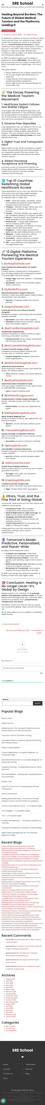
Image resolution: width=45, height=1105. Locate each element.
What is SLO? (7, 718)
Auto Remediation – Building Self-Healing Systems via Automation (22, 775)
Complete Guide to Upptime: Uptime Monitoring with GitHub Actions (21, 741)
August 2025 (10, 1004)
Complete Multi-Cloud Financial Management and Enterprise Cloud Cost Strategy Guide (20, 899)
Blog (27, 1074)
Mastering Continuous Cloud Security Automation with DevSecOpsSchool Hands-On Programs (21, 912)
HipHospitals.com (16, 445)
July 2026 (9, 981)
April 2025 (9, 1012)
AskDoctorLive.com (17, 463)
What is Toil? (7, 781)
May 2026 (9, 985)
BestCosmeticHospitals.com (22, 345)
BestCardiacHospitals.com (22, 328)
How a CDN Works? (11, 624)
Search (5, 699)
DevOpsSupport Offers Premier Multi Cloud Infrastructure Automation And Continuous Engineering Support (22, 924)
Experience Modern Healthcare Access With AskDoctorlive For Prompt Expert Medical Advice (19, 891)
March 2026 (10, 989)
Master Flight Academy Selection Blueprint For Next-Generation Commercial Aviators (21, 874)
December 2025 (11, 996)
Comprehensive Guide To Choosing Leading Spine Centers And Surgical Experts (20, 870)
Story (5, 1078)
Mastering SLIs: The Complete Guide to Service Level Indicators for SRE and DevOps (21, 729)
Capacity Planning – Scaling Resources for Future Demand (22, 768)
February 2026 (11, 992)
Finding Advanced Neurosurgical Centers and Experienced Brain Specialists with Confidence (18, 847)
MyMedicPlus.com (16, 289)
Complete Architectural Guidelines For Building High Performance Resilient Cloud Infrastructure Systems (21, 855)
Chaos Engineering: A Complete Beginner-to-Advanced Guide (20, 753)
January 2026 (11, 994)
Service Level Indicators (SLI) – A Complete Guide (23, 631)
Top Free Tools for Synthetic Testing (16, 735)
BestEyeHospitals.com (18, 380)
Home (5, 1064)
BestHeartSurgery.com (19, 395)
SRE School (22, 3)
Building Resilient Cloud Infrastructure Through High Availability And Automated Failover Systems (20, 903)
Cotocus (34, 1099)
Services (29, 1069)
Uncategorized (8, 31)
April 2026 (9, 987)
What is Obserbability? (11, 747)
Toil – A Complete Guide (11, 815)
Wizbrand (33, 1096)
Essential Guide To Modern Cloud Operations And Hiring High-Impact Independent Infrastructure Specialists (22, 929)
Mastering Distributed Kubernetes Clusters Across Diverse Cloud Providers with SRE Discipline (22, 908)
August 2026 (10, 979)
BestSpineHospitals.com (20, 413)
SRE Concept (10, 1026)
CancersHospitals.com (20, 430)
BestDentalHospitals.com (20, 363)
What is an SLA (7, 723)
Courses (6, 1069)
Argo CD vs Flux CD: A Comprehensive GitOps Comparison (20, 787)
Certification (31, 1064)
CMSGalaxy (18, 1093)
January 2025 (10, 1017)
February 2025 (11, 1015)
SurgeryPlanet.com (16, 306)
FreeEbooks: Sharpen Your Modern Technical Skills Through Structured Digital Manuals (20, 895)
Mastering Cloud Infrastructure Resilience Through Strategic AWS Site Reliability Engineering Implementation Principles (22, 861)
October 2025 (11, 1000)
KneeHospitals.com (17, 480)
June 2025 (9, 1008)
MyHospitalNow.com (17, 263)
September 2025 (12, 1002)
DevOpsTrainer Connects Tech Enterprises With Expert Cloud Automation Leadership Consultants (21, 920)
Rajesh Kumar (31, 35)
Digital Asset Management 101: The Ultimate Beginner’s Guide (19, 833)
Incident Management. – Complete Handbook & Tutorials (21, 821)
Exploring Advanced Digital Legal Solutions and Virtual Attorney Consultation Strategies (21, 883)
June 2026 (9, 983)
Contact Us (7, 1074)
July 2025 (9, 1006)
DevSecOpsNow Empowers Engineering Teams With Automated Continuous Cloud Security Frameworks (20, 916)
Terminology (10, 1028)
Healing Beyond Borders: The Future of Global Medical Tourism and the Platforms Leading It (20, 799)
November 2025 (11, 998)
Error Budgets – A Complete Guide (16, 811)
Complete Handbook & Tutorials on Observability (22, 828)
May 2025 (9, 1010)
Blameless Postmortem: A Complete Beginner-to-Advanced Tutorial (22, 761)
